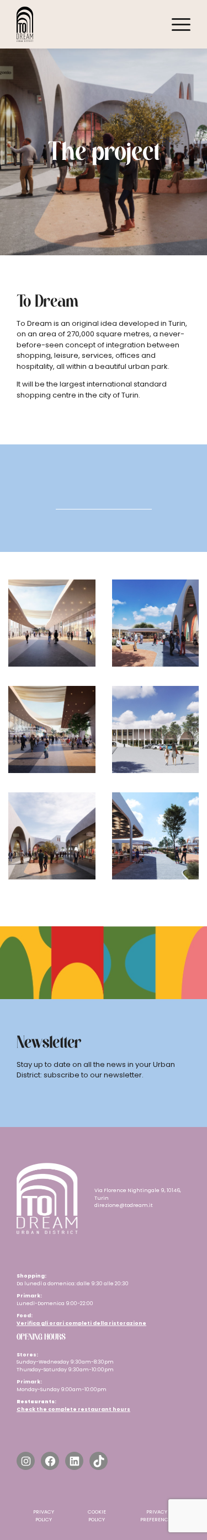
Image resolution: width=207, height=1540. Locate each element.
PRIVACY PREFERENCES (156, 1516)
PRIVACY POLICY (43, 1516)
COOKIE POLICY (97, 1516)
